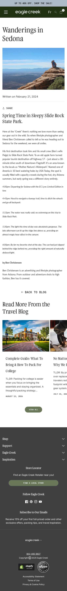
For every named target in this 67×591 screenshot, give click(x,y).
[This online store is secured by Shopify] (26, 570)
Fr (49, 12)
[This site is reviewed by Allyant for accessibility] (43, 572)
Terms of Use (34, 580)
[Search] (55, 12)
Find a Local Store (33, 483)
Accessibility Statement (33, 576)
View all (33, 409)
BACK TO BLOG (35, 292)
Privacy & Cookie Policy (34, 584)
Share (9, 108)
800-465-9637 (33, 554)
